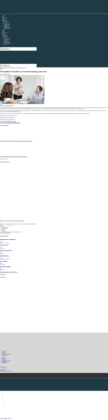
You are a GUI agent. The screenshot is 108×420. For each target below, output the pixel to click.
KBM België (4, 17)
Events (4, 22)
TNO (9, 108)
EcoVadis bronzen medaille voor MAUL (13, 123)
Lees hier (1, 115)
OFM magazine (7, 27)
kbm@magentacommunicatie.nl (5, 370)
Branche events (7, 23)
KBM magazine (7, 26)
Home (3, 15)
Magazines (4, 25)
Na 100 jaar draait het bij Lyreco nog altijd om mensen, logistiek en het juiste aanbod (16, 141)
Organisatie (2, 226)
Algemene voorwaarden (6, 353)
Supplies (4, 19)
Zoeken (2, 46)
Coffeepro (3, 229)
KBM (3, 16)
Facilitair (4, 20)
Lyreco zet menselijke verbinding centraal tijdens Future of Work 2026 (13, 156)
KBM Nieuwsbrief (4, 227)
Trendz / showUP (4, 245)
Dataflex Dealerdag (4, 255)
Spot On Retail (3, 261)
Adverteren (4, 355)
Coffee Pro (6, 21)
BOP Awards (6, 24)
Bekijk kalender (3, 274)
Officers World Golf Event (6, 250)
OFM (3, 18)
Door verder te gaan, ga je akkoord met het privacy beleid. (11, 231)
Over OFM (4, 351)
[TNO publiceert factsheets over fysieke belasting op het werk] (22, 103)
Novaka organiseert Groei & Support (8, 272)
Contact (3, 352)
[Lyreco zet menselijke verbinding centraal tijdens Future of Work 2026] (10, 154)
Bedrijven (4, 44)
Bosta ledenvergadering (5, 266)
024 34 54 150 (2, 369)
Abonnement (4, 354)
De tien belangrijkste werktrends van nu (12, 122)
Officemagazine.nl (4, 228)
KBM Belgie (3, 230)
